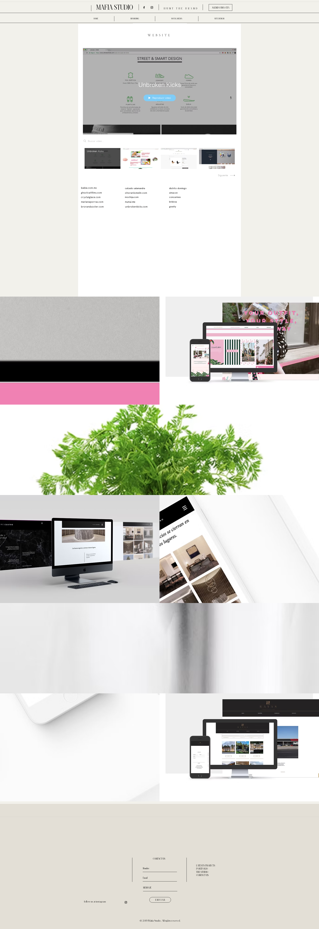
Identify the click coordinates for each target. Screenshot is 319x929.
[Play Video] (102, 158)
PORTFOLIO (202, 868)
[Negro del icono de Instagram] (152, 7)
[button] (173, 193)
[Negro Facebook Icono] (144, 7)
